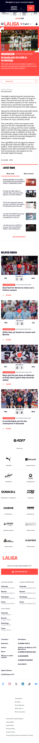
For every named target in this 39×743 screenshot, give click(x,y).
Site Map (17, 702)
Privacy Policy (10, 728)
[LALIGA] (11, 24)
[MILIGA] (36, 24)
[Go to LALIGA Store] (19, 18)
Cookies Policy (10, 732)
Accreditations (19, 705)
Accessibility (10, 722)
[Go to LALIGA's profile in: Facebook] (3, 684)
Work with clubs (20, 712)
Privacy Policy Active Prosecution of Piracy (19, 735)
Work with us (19, 708)
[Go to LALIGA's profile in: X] (16, 684)
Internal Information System (14, 718)
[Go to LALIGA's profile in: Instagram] (10, 684)
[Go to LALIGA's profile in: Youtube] (3, 690)
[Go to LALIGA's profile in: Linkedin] (23, 684)
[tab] (10, 173)
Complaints (18, 698)
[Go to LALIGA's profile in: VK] (36, 684)
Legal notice (10, 725)
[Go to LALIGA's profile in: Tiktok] (29, 684)
